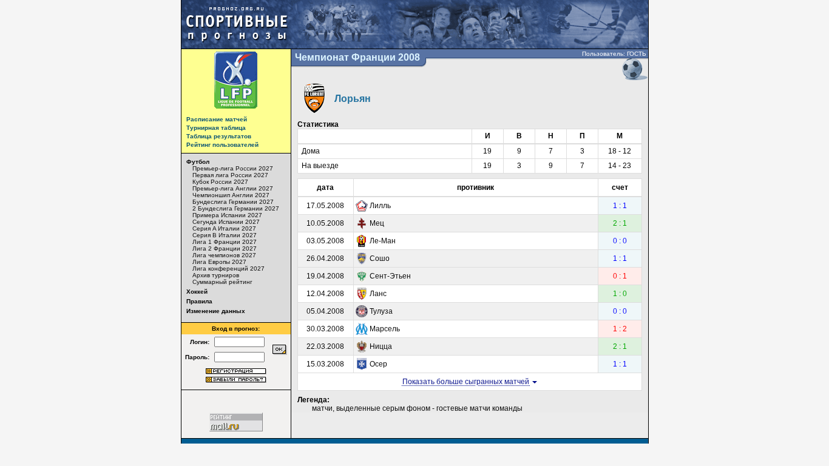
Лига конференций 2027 (228, 268)
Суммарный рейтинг (222, 282)
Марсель (385, 329)
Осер (378, 364)
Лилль (380, 205)
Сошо (380, 258)
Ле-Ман (383, 241)
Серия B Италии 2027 (224, 235)
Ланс (378, 293)
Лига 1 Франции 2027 (224, 241)
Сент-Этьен (390, 276)
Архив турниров (215, 275)
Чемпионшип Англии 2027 (230, 195)
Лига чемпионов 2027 (224, 255)
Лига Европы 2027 (219, 261)
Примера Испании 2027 (227, 215)
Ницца (381, 346)
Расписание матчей (216, 119)
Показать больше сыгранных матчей (466, 381)
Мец (377, 223)
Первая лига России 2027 (230, 175)
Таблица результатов (218, 136)
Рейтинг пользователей (222, 144)
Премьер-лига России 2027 (232, 168)
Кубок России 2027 (220, 181)
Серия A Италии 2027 (224, 228)
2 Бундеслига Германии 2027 (235, 208)
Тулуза (381, 311)
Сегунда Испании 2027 (226, 221)
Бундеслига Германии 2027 (233, 201)
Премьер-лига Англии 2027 (232, 188)
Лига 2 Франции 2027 (224, 248)
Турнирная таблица (216, 127)
